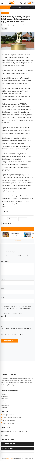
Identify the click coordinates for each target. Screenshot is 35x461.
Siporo (3, 401)
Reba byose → (17, 241)
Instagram (5, 435)
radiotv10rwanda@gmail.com (12, 417)
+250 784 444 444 (9, 420)
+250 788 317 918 (8, 423)
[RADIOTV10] (12, 2)
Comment (5, 262)
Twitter (24, 219)
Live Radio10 (5, 405)
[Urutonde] (2, 3)
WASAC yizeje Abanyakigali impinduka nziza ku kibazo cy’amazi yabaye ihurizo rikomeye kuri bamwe (15, 234)
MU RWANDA (5, 13)
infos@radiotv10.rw (9, 415)
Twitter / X (14, 431)
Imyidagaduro (5, 403)
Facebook (13, 219)
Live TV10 (4, 407)
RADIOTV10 (9, 458)
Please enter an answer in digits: (12, 313)
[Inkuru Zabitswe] (25, 3)
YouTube (24, 431)
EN (32, 2)
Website (3, 297)
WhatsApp (7, 223)
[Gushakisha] (21, 3)
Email (3, 288)
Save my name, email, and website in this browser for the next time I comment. (17, 307)
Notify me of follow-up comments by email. (16, 328)
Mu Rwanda (4, 396)
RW (29, 2)
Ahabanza (4, 394)
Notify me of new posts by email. (12, 334)
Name (3, 279)
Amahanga (4, 398)
